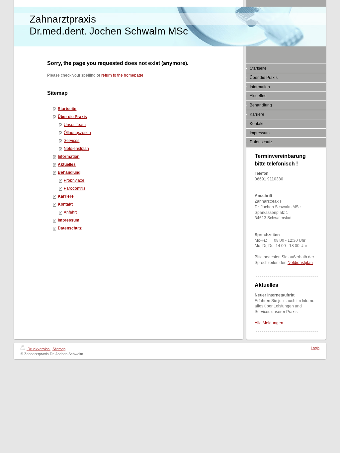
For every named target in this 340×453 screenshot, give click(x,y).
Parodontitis (74, 188)
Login (315, 348)
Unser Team (75, 124)
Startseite (67, 108)
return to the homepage (122, 75)
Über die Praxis (72, 116)
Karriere (66, 196)
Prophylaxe (74, 180)
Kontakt (65, 204)
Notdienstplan (76, 148)
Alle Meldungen (269, 323)
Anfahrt (70, 212)
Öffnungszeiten (77, 132)
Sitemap (58, 349)
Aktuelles (67, 164)
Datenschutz (70, 228)
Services (71, 140)
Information (68, 156)
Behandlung (69, 172)
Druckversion (38, 349)
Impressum (68, 220)
